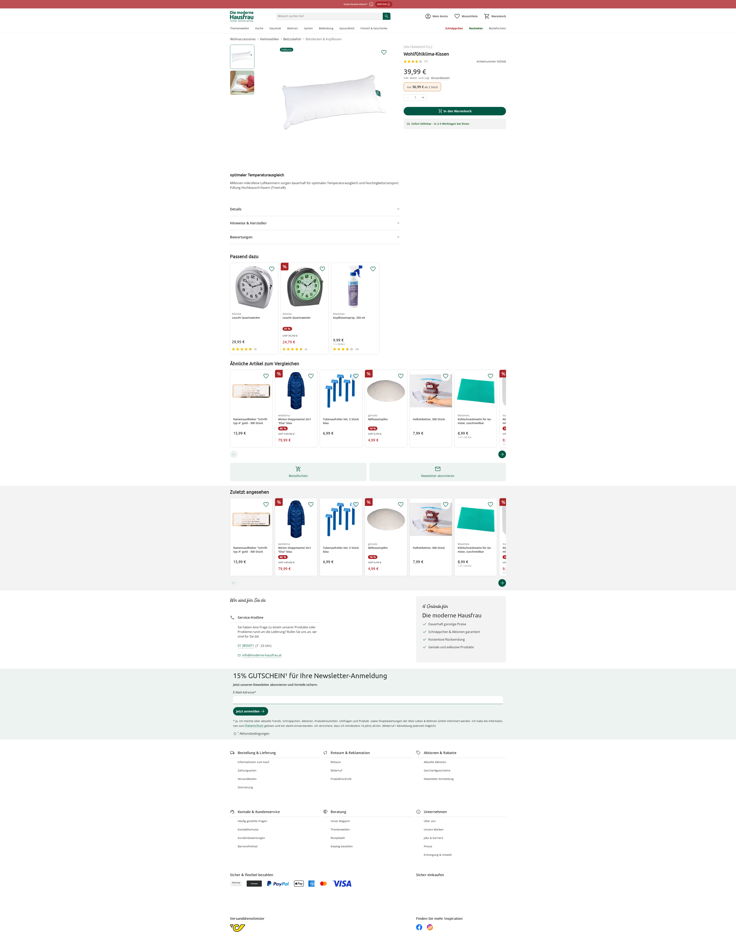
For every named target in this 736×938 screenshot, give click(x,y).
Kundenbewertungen (251, 838)
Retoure (336, 762)
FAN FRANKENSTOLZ (418, 47)
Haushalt (275, 28)
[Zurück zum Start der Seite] (731, 910)
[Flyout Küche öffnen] (264, 28)
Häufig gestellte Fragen (252, 821)
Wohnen (292, 28)
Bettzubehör (292, 39)
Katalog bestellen (342, 846)
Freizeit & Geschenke (374, 28)
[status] (329, 16)
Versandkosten (247, 779)
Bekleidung (326, 28)
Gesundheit (346, 28)
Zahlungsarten (247, 770)
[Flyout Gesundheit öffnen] (355, 28)
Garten (308, 28)
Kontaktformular (248, 829)
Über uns (430, 821)
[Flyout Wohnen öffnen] (299, 28)
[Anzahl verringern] (408, 97)
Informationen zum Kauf (253, 762)
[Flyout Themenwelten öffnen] (250, 28)
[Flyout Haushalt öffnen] (282, 28)
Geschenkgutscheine (437, 770)
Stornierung (245, 787)
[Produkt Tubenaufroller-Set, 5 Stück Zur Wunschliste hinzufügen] (356, 376)
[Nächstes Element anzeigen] (502, 454)
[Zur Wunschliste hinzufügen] (384, 52)
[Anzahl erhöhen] (423, 97)
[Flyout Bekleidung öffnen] (334, 28)
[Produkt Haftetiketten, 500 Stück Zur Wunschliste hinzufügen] (445, 376)
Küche (259, 28)
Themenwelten (239, 28)
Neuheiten (476, 28)
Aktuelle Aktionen (435, 762)
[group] (334, 102)
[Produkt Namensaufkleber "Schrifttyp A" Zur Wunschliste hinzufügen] (266, 376)
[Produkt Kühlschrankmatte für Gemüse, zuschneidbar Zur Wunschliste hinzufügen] (490, 376)
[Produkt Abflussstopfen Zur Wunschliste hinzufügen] (401, 376)
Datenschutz (254, 726)
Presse (428, 846)
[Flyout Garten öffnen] (314, 28)
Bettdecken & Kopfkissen (324, 39)
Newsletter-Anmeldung (439, 779)
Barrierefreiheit (248, 846)
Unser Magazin (340, 821)
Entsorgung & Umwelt (438, 855)
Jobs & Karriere (433, 838)
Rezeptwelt (338, 838)
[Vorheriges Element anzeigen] (234, 454)
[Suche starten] (386, 16)
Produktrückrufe (341, 779)
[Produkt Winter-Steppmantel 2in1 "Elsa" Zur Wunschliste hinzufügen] (311, 376)
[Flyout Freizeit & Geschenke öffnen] (388, 28)
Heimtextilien (269, 39)
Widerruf (336, 770)
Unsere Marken (434, 829)
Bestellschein (497, 28)
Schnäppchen (454, 28)
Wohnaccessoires (243, 39)
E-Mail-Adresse (243, 692)
